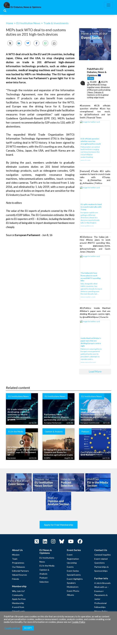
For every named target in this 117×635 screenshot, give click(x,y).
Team (14, 558)
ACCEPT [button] (28, 628)
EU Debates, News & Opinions (26, 7)
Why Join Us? (18, 591)
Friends (15, 579)
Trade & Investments (56, 23)
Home (9, 23)
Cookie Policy (78, 622)
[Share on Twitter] (10, 43)
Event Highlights (75, 579)
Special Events (74, 574)
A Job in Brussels (102, 583)
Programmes (18, 562)
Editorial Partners (20, 571)
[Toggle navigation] (108, 5)
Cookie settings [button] (12, 628)
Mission (16, 554)
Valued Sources (19, 574)
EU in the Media (46, 565)
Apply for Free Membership (58, 524)
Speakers (71, 583)
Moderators (72, 587)
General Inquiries (102, 554)
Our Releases (18, 567)
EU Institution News (28, 23)
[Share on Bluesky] (27, 43)
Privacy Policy (100, 611)
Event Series (73, 571)
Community (17, 595)
